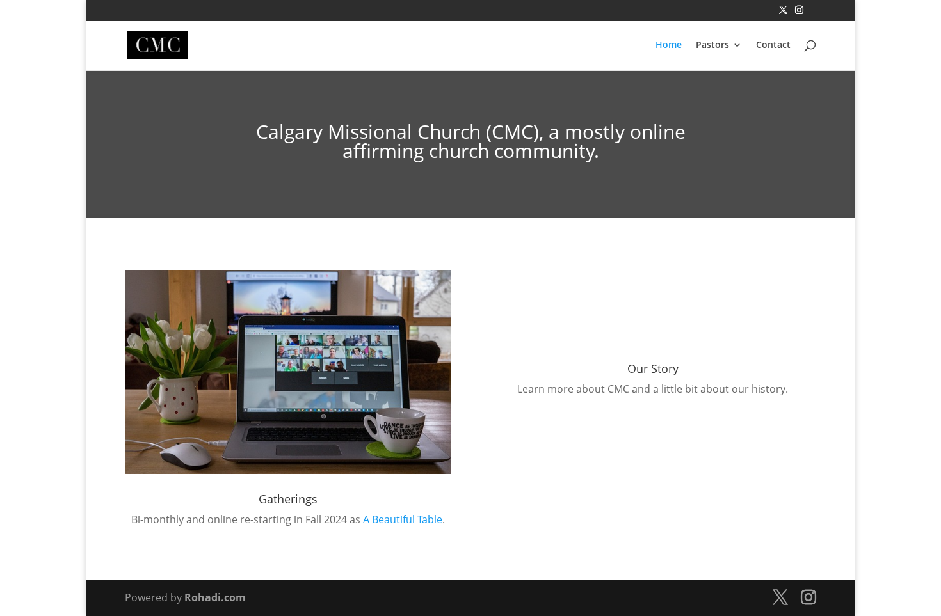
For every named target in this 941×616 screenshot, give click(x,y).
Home (668, 45)
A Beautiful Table (402, 519)
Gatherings (288, 499)
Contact (773, 45)
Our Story (653, 368)
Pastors (712, 45)
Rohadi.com (215, 597)
